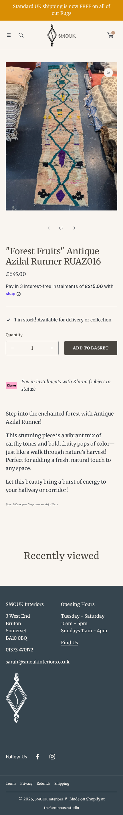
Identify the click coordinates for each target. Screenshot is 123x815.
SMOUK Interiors (49, 799)
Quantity (14, 334)
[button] (8, 35)
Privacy (26, 783)
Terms (11, 783)
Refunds (43, 783)
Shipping (61, 783)
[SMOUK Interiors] (61, 35)
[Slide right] (74, 228)
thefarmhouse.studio (61, 808)
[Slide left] (49, 228)
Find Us (69, 642)
